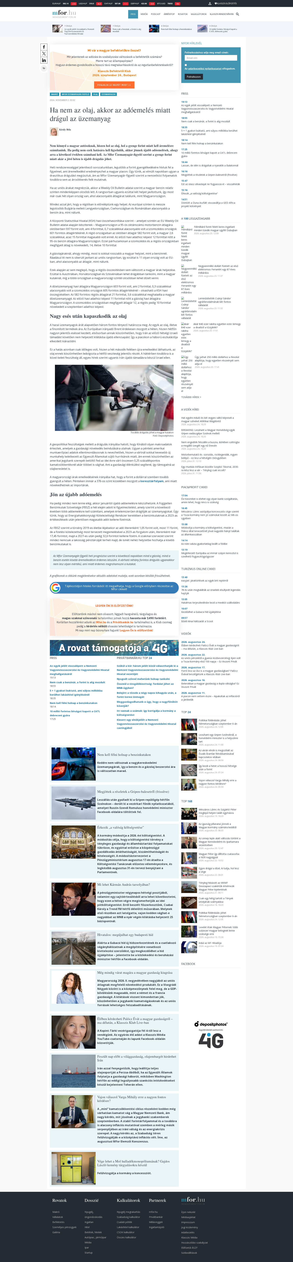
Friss (133, 14)
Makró (54, 94)
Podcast (155, 14)
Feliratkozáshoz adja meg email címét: (207, 52)
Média (88, 1242)
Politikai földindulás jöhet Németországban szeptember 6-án (218, 722)
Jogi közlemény (189, 1227)
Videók (144, 14)
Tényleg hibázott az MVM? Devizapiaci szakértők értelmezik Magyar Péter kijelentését (216, 886)
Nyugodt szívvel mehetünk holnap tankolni (143, 679)
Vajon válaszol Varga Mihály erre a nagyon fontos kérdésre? (217, 782)
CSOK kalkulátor (125, 1232)
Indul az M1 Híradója (210, 943)
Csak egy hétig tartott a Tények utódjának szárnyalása (216, 900)
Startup (89, 1252)
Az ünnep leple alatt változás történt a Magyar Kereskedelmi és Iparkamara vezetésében (219, 842)
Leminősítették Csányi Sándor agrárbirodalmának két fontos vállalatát (214, 302)
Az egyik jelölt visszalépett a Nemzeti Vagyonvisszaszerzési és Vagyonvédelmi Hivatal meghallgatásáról (79, 670)
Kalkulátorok (199, 14)
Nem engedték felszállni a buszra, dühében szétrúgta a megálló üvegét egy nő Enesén (210, 444)
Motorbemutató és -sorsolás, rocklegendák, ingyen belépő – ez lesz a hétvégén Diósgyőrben (209, 456)
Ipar (87, 1247)
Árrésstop (169, 14)
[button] (210, 4)
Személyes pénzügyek (64, 1227)
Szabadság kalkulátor (128, 1217)
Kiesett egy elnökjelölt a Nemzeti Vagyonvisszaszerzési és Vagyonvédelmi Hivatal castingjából (146, 724)
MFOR (63, 14)
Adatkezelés (187, 1232)
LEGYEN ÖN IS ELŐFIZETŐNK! (114, 605)
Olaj (95, 94)
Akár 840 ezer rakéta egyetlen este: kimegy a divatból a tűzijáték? (217, 325)
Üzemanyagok (108, 94)
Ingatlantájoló (156, 1227)
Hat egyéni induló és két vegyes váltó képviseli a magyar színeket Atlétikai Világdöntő (207, 419)
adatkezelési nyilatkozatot (205, 68)
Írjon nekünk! (188, 1212)
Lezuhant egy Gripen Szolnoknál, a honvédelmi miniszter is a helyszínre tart (218, 738)
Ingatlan (89, 1222)
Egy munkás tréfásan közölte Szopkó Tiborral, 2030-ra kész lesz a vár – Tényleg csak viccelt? (210, 468)
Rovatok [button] (183, 14)
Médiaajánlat (188, 1217)
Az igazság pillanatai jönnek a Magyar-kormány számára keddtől (217, 825)
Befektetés (58, 1222)
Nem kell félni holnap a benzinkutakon (73, 703)
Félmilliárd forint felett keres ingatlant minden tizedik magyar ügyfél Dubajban (215, 228)
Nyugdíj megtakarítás (128, 1212)
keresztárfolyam (152, 481)
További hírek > (191, 397)
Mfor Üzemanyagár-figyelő (75, 94)
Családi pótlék (124, 1222)
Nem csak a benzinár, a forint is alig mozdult (77, 682)
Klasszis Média (189, 1237)
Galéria (56, 1232)
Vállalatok (57, 1217)
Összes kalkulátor (126, 1237)
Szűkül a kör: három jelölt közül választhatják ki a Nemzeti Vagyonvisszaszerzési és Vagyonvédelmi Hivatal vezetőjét (147, 670)
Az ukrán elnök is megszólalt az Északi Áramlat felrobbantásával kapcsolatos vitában (216, 754)
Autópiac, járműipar (95, 1237)
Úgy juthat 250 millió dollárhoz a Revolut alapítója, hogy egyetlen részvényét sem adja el (217, 360)
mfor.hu (153, 1212)
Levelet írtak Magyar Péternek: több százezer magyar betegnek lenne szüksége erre (218, 931)
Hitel (87, 1227)
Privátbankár (156, 1217)
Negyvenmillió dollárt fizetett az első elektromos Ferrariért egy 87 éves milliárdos (218, 269)
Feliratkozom (194, 76)
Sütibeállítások (189, 1252)
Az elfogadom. (210, 68)
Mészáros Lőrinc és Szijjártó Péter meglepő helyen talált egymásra (217, 811)
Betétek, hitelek (93, 1232)
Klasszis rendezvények (222, 14)
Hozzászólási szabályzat (194, 1242)
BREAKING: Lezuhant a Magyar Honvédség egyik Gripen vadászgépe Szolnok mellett (208, 431)
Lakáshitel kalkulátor (128, 1227)
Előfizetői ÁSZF (189, 1247)
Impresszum (188, 1222)
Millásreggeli (156, 1222)
